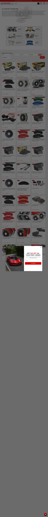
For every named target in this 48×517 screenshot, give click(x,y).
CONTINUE (33, 263)
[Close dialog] (41, 247)
